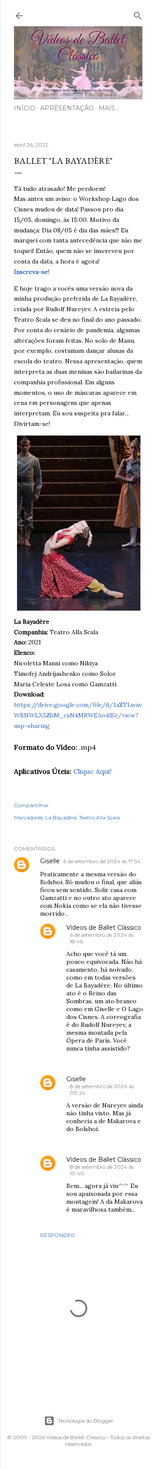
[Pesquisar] (138, 13)
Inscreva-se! (31, 272)
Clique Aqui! (92, 771)
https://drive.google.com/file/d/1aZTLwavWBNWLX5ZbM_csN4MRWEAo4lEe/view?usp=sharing (78, 715)
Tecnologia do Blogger (85, 1420)
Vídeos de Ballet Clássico (103, 927)
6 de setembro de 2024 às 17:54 (101, 861)
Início (24, 108)
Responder (57, 1235)
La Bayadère (60, 817)
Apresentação (67, 108)
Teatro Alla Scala (99, 817)
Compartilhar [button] (31, 805)
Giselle (50, 861)
